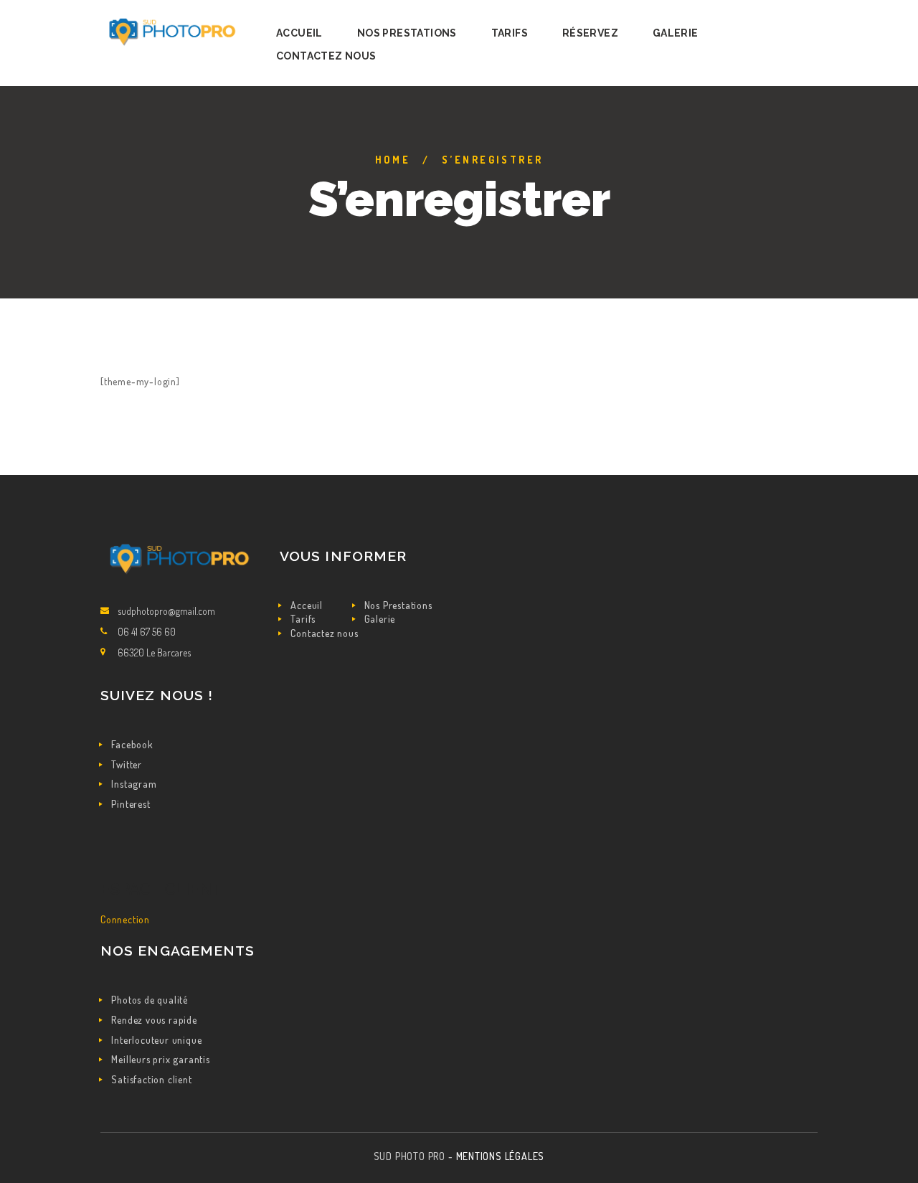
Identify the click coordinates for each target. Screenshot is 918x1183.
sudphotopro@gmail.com (166, 611)
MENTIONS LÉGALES (500, 1156)
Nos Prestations (398, 605)
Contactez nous (324, 633)
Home (393, 160)
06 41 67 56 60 (147, 632)
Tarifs (303, 619)
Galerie (380, 619)
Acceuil (306, 605)
